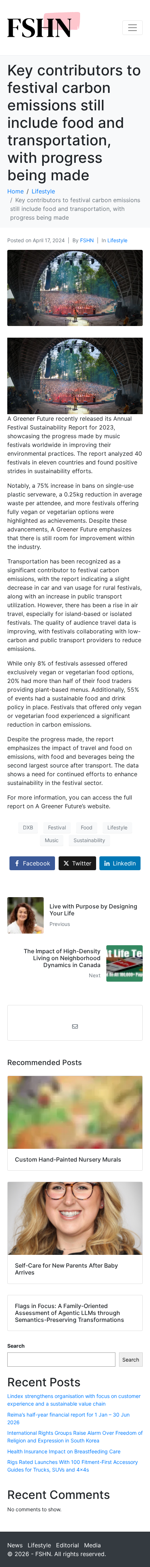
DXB (28, 827)
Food (86, 827)
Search (16, 1346)
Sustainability (89, 840)
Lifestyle (117, 240)
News (15, 1545)
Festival (57, 827)
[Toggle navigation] (132, 27)
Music (52, 840)
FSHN (87, 240)
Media (92, 1545)
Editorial (67, 1545)
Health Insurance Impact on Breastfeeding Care (64, 1451)
